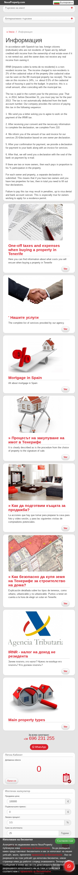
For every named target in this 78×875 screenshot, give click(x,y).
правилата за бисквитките (47, 854)
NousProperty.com (14, 2)
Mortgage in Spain (25, 378)
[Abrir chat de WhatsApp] (69, 866)
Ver (65, 268)
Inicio (11, 31)
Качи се (11, 780)
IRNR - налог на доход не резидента (32, 654)
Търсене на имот (15, 8)
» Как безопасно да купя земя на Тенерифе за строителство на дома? (36, 581)
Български (65, 2)
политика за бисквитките (35, 848)
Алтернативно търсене (18, 18)
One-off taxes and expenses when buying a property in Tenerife (34, 249)
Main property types (26, 720)
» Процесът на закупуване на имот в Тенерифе (36, 440)
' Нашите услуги (23, 317)
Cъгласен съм (65, 840)
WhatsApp (40, 747)
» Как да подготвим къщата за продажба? (36, 507)
